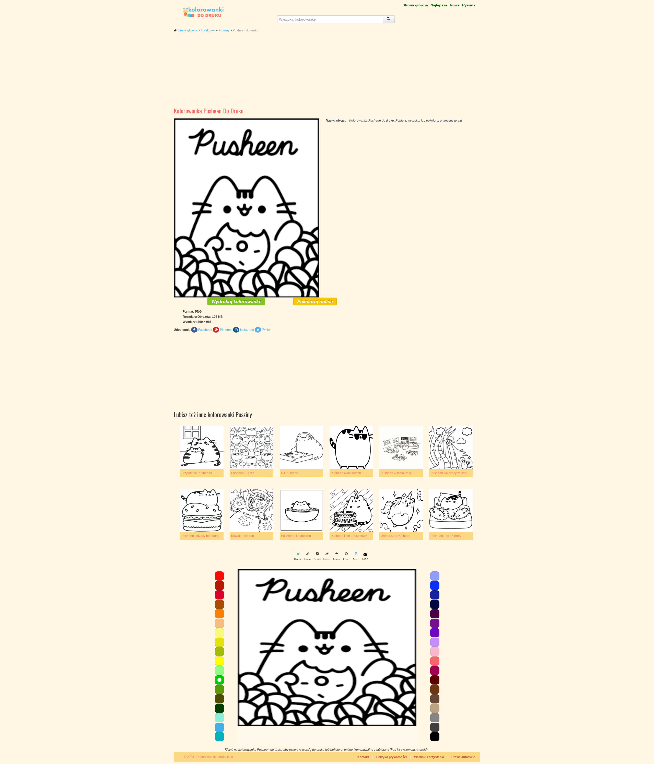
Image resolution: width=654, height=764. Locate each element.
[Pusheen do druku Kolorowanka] (246, 207)
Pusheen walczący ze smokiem (452, 473)
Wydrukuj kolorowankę (236, 301)
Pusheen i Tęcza (242, 473)
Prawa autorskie (463, 757)
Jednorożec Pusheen (395, 536)
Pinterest (226, 330)
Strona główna (415, 5)
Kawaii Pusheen (242, 536)
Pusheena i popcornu (296, 536)
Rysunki (469, 5)
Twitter (266, 330)
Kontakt (363, 757)
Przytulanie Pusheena (196, 473)
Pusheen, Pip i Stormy (445, 536)
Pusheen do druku (270, 749)
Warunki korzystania (429, 757)
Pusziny (223, 30)
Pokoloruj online (315, 301)
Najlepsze (438, 5)
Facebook (205, 330)
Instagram (247, 330)
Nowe (455, 5)
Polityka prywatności (391, 757)
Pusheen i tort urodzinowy (349, 536)
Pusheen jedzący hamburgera (202, 536)
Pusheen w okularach (346, 473)
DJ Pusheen (289, 473)
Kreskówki (208, 30)
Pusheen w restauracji (396, 473)
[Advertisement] (327, 73)
